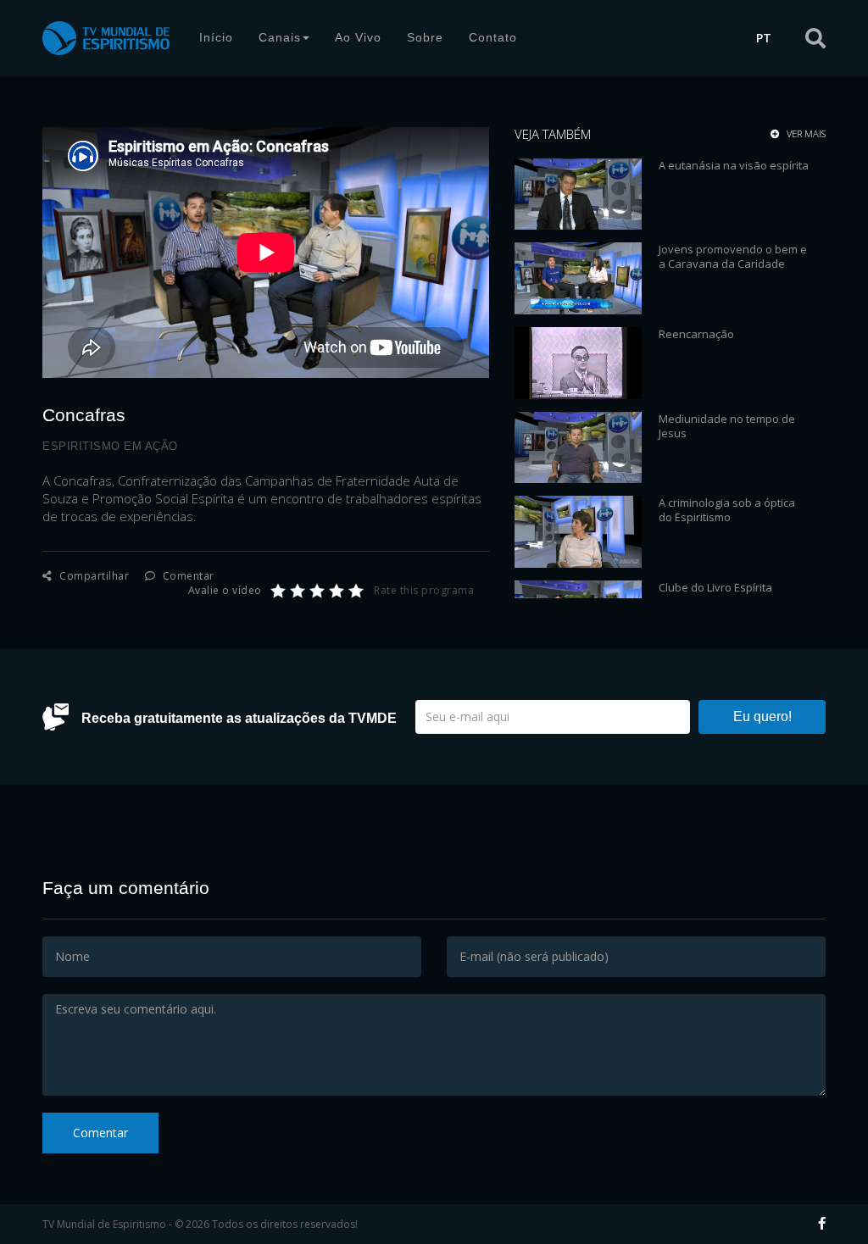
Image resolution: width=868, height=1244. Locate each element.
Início (216, 37)
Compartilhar (93, 576)
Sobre (425, 37)
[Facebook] (822, 1222)
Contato (493, 37)
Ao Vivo (358, 37)
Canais (280, 37)
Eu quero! (762, 716)
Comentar (186, 576)
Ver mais (805, 134)
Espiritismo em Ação (110, 446)
